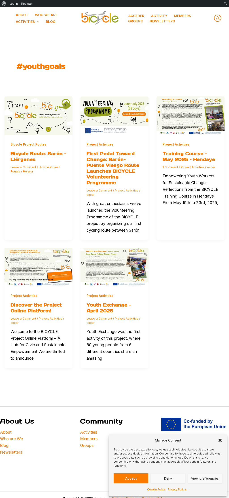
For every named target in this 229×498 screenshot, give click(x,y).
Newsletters (162, 21)
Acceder (136, 16)
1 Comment (170, 167)
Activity (159, 16)
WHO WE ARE (46, 15)
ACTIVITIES (25, 22)
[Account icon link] (218, 18)
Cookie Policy (156, 489)
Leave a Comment (23, 167)
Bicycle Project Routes (28, 144)
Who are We (11, 438)
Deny (168, 478)
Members (182, 16)
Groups (135, 21)
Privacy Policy (177, 489)
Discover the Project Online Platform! (36, 308)
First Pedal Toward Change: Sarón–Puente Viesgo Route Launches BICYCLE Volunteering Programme (113, 168)
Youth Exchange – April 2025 (109, 308)
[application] (37, 21)
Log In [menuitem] (13, 3)
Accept (131, 478)
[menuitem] (4, 3)
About (5, 432)
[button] (220, 440)
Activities (89, 432)
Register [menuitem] (27, 3)
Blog (50, 22)
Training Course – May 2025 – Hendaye (189, 156)
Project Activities (100, 144)
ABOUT (22, 15)
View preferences (205, 478)
